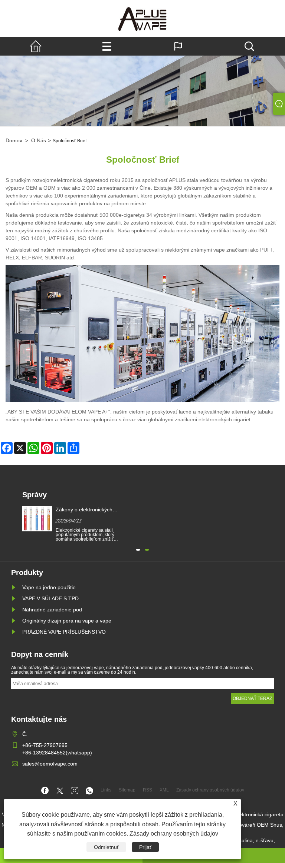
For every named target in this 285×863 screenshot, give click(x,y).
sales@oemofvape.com (50, 764)
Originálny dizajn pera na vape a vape (66, 621)
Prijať (145, 847)
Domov (14, 140)
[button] (138, 548)
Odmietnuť (106, 847)
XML (164, 790)
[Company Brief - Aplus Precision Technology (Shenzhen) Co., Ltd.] (142, 18)
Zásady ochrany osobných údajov (174, 833)
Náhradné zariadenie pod (52, 610)
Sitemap (127, 790)
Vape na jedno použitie (49, 587)
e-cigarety (130, 215)
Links (106, 790)
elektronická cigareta (78, 180)
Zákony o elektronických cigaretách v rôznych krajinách (91, 510)
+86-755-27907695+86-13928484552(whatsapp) (57, 749)
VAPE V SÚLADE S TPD (50, 598)
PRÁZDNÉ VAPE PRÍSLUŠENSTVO (64, 632)
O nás (38, 140)
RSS (147, 790)
